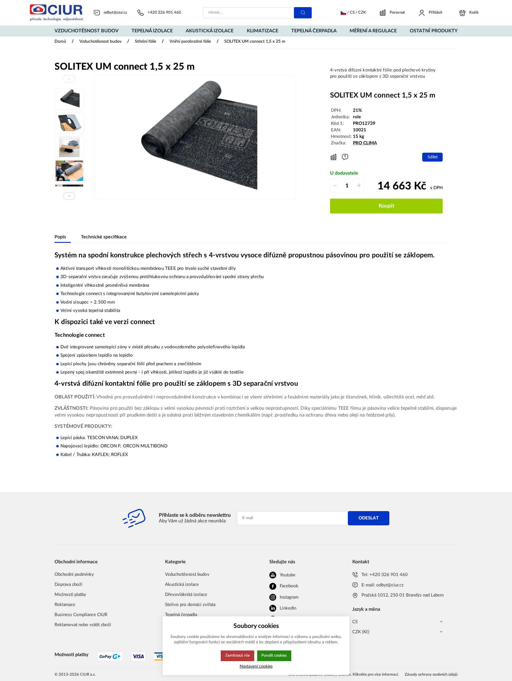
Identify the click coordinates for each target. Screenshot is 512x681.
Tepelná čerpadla (181, 615)
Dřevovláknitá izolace (186, 594)
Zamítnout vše (237, 655)
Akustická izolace (182, 584)
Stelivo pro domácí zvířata (190, 604)
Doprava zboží (68, 584)
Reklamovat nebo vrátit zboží (83, 625)
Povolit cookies (274, 655)
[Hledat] (303, 12)
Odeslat (369, 518)
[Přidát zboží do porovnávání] (333, 157)
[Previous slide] (69, 78)
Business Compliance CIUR (81, 615)
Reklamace (65, 604)
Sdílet (433, 157)
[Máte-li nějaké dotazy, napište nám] (345, 157)
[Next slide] (69, 196)
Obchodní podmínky (74, 574)
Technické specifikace (104, 237)
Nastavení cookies (256, 666)
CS (355, 622)
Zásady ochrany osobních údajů (431, 675)
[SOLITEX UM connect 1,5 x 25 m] (195, 137)
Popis (60, 237)
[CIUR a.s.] (56, 12)
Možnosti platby (70, 594)
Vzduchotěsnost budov (187, 574)
